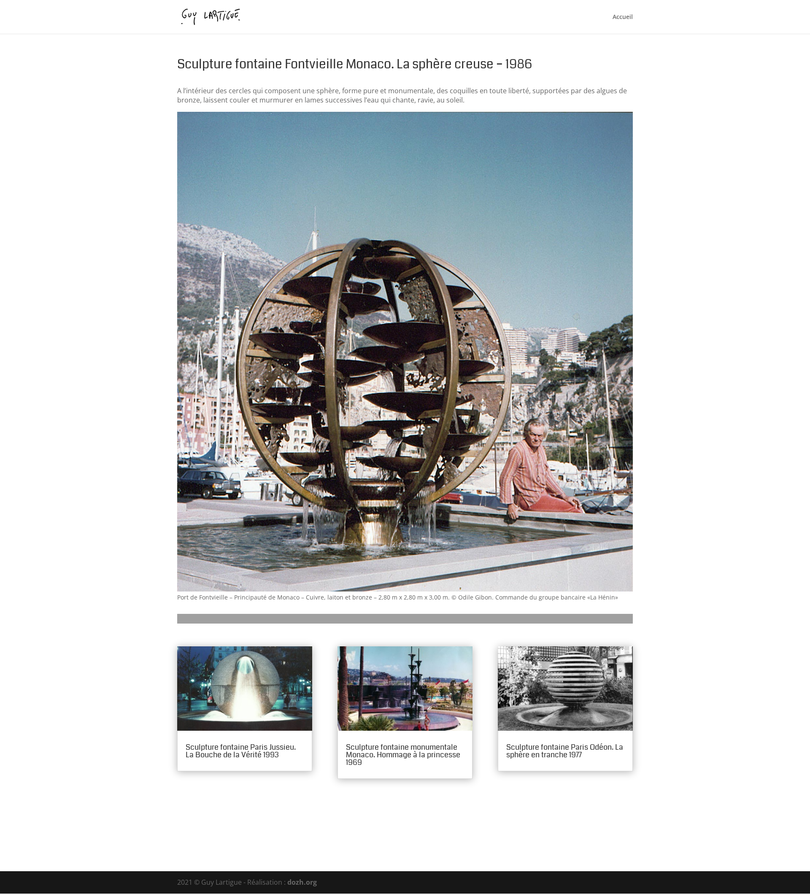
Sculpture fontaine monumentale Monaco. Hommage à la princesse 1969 (403, 755)
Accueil (623, 17)
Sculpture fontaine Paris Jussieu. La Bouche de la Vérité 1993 (241, 751)
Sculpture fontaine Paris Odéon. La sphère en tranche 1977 (564, 751)
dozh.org (302, 882)
